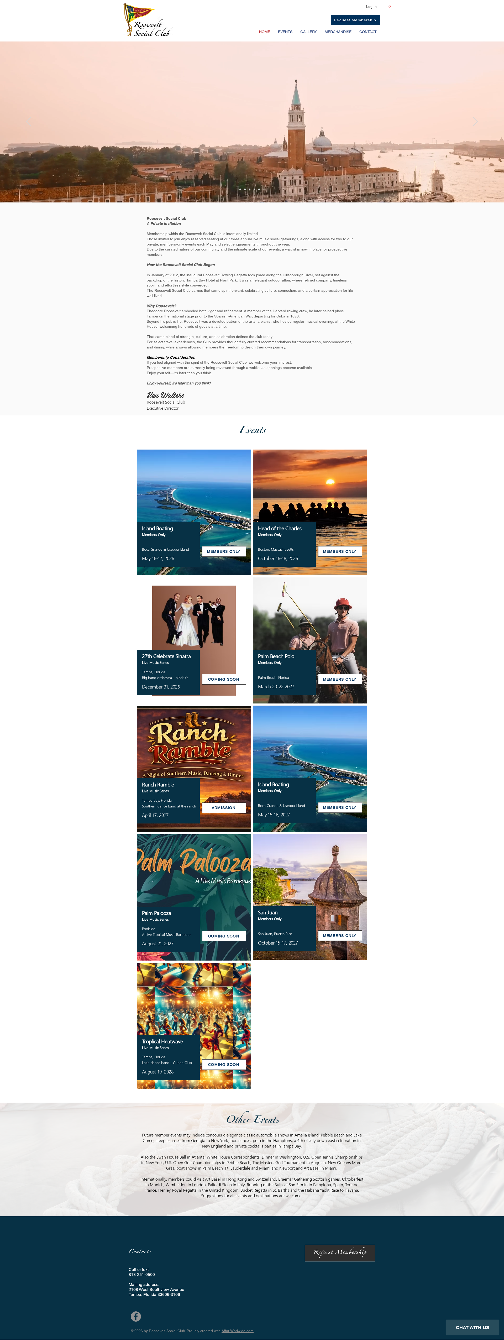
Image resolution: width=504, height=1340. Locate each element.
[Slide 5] (259, 189)
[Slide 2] (245, 189)
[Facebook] (136, 1316)
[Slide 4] (254, 189)
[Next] (475, 122)
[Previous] (28, 122)
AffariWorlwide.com (238, 1331)
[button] (389, 8)
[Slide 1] (240, 189)
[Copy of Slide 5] (264, 189)
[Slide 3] (249, 189)
